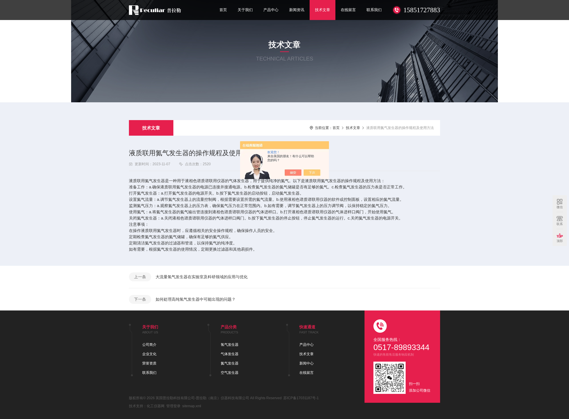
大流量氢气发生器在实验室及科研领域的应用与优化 (202, 277)
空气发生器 (229, 373)
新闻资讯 (296, 10)
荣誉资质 (149, 363)
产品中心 (270, 10)
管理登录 (173, 406)
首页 (223, 10)
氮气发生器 (229, 363)
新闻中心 (306, 363)
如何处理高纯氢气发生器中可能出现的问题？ (196, 299)
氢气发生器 (229, 344)
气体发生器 (229, 354)
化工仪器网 (155, 406)
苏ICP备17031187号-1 (301, 398)
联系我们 (374, 10)
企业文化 (149, 354)
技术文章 (322, 10)
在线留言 (348, 10)
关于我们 (245, 10)
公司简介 (149, 344)
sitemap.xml (191, 406)
